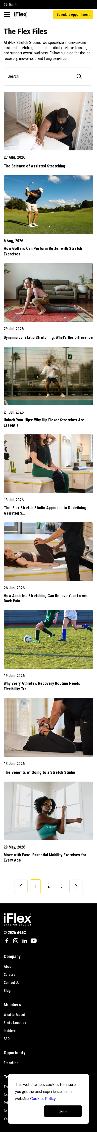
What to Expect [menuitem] (14, 1015)
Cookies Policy (43, 1098)
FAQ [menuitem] (7, 1039)
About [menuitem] (8, 967)
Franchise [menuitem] (11, 1063)
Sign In (13, 4)
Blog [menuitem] (7, 991)
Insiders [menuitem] (10, 1031)
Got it (63, 1111)
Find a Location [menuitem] (15, 1023)
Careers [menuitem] (9, 975)
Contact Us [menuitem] (11, 983)
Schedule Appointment (73, 15)
